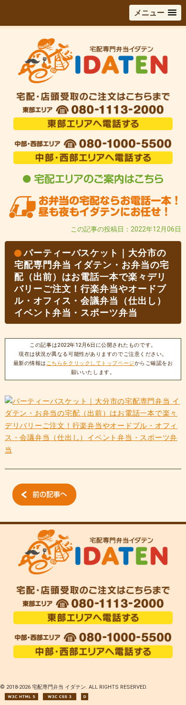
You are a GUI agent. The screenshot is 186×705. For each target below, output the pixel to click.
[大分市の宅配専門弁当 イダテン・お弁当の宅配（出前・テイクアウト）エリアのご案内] (93, 183)
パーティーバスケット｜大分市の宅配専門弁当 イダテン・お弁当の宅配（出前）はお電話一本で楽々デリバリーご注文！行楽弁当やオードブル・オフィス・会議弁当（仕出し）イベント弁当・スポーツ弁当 (91, 282)
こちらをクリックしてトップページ (90, 363)
